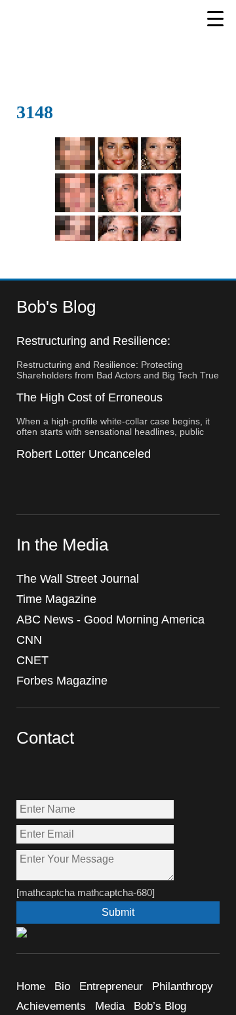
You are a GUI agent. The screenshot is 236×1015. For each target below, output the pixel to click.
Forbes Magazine (62, 680)
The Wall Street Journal (77, 578)
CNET (32, 660)
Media (110, 1006)
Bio (62, 986)
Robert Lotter (81, 26)
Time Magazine (56, 599)
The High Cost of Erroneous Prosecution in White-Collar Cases (106, 404)
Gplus (83, 776)
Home (30, 986)
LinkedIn (112, 776)
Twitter (55, 776)
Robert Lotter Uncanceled (83, 454)
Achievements (51, 1006)
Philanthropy (182, 986)
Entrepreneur (111, 986)
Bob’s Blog (160, 1006)
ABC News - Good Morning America (110, 619)
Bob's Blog (56, 307)
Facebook (27, 776)
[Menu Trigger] (215, 18)
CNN (29, 639)
